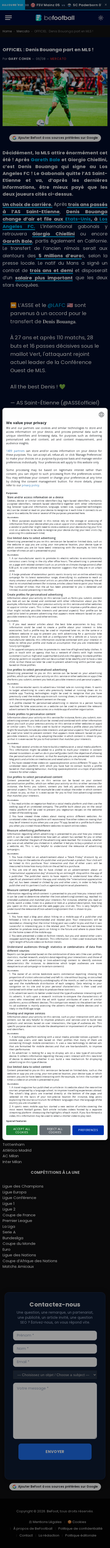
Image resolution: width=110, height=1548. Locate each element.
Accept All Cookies (21, 1130)
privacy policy (30, 485)
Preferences (88, 1130)
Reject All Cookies (55, 1130)
